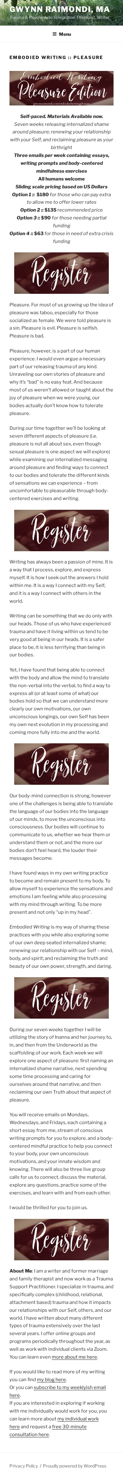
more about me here (74, 1357)
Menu (65, 34)
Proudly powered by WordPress (74, 1465)
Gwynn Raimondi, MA (59, 9)
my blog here (51, 1379)
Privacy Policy (23, 1465)
